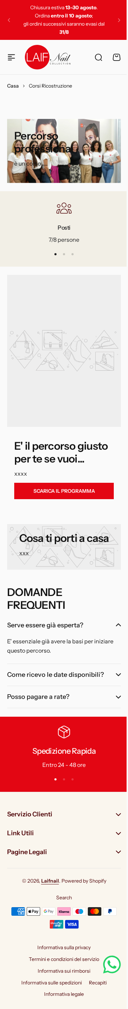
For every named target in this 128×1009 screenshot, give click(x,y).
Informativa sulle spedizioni (49, 982)
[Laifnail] (47, 57)
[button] (9, 20)
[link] (64, 491)
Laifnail (47, 881)
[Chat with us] (107, 964)
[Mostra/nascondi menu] (11, 57)
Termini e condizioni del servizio (61, 959)
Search (61, 897)
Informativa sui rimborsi (61, 971)
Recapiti (95, 982)
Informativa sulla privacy (61, 947)
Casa (13, 86)
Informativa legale (61, 994)
